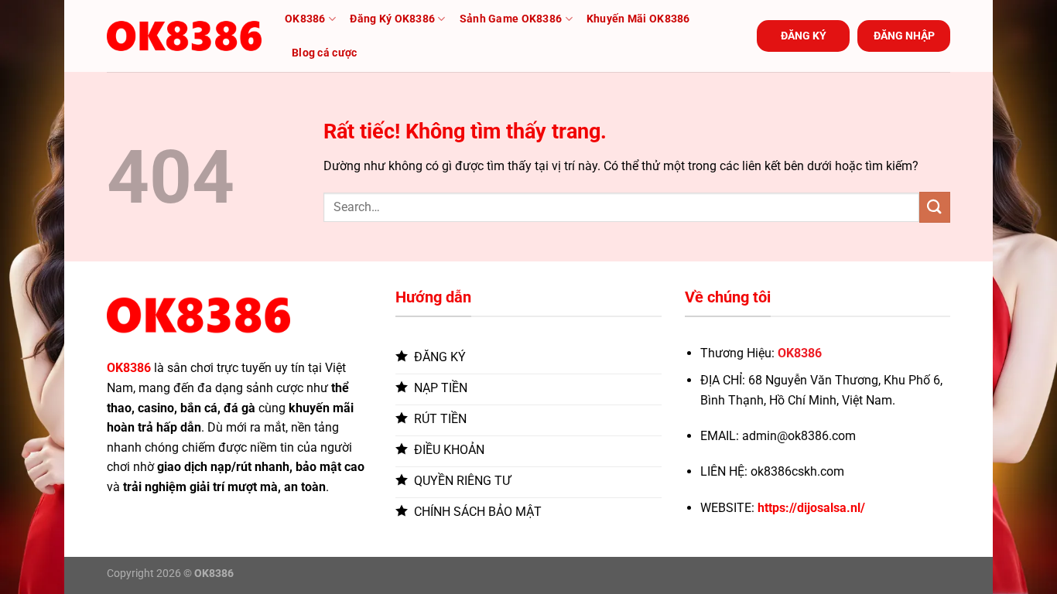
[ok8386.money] (184, 36)
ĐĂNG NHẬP (904, 35)
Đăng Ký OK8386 (392, 19)
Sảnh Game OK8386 (511, 19)
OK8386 (305, 19)
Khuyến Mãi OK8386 (638, 19)
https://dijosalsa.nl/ (811, 507)
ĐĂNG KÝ (803, 35)
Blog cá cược (324, 53)
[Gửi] (934, 207)
